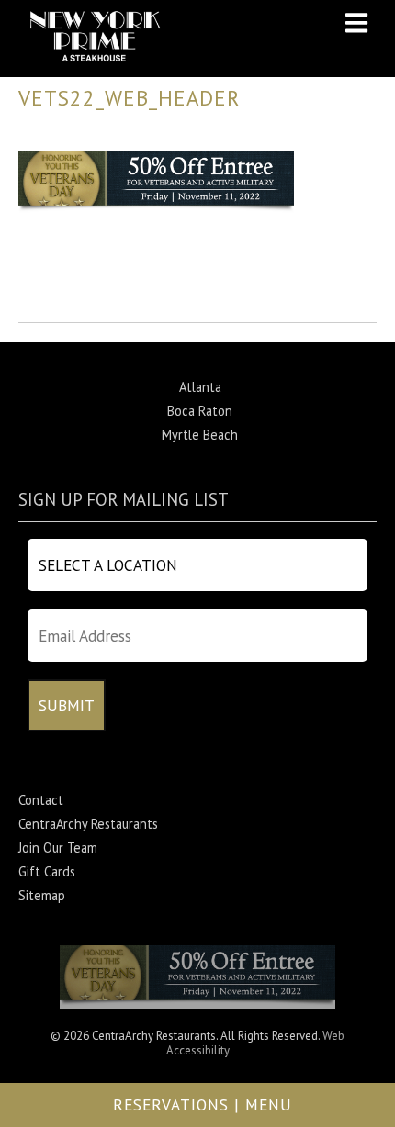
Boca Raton (199, 410)
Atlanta (200, 387)
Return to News (62, 309)
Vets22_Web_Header (129, 97)
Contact (40, 800)
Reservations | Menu (202, 1104)
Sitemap (41, 895)
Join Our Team (57, 847)
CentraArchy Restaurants (88, 823)
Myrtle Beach (200, 434)
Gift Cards (46, 871)
